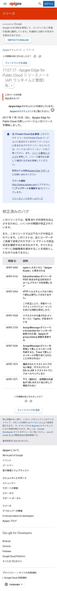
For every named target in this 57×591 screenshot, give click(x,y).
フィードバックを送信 (16, 63)
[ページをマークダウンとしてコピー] (7, 85)
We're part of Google (13, 455)
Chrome (7, 546)
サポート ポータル (12, 498)
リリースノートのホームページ (27, 198)
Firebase (7, 551)
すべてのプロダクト (12, 561)
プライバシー (9, 572)
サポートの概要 (10, 488)
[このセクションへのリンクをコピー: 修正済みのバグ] (32, 212)
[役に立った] (35, 56)
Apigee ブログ (10, 521)
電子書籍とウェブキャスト (16, 470)
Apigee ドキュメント (12, 50)
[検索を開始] (40, 4)
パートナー (8, 465)
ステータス (8, 493)
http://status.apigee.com (24, 184)
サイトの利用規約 (28, 572)
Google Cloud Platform (14, 556)
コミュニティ (9, 483)
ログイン (48, 4)
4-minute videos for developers (18, 516)
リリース (9, 13)
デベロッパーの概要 (12, 511)
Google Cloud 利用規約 (15, 577)
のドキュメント (22, 111)
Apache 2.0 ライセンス (42, 426)
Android (6, 541)
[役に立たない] (39, 56)
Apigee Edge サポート (39, 170)
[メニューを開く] (5, 4)
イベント (7, 460)
